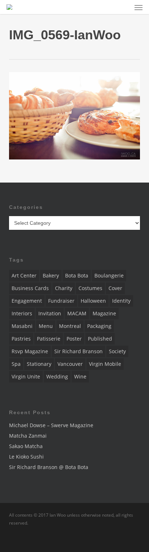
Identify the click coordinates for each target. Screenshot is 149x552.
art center (24, 275)
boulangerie (109, 275)
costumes (90, 288)
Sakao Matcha (26, 446)
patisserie (48, 338)
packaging (99, 326)
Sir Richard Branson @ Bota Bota (48, 467)
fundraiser (61, 300)
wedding (57, 376)
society (117, 351)
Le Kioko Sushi (26, 456)
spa (16, 363)
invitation (49, 313)
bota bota (76, 275)
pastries (21, 338)
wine (80, 376)
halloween (93, 300)
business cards (30, 288)
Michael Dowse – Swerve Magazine (51, 425)
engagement (27, 300)
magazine (104, 313)
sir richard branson (78, 351)
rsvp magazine (30, 351)
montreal (70, 326)
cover (115, 288)
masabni (22, 326)
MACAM (76, 313)
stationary (39, 363)
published (100, 338)
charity (63, 288)
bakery (51, 275)
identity (121, 300)
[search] (124, 7)
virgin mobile (105, 363)
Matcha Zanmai (28, 435)
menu (46, 326)
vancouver (70, 363)
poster (74, 338)
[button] (138, 7)
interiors (22, 313)
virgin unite (26, 376)
